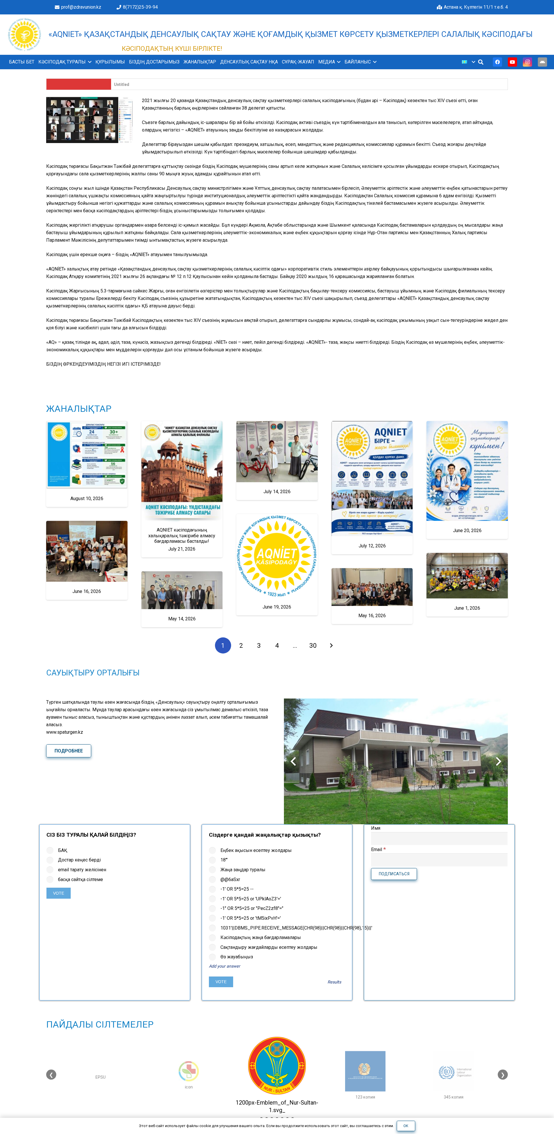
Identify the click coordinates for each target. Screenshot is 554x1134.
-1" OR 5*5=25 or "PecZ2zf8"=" (251, 908)
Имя (375, 828)
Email (378, 849)
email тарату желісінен (82, 869)
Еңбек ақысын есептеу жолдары (256, 850)
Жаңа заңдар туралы (242, 869)
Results (334, 982)
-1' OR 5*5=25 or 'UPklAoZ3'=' (250, 899)
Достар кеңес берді (79, 860)
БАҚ (62, 850)
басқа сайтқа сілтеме (80, 879)
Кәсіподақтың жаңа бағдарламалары (260, 937)
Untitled (121, 84)
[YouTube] (512, 62)
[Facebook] (497, 62)
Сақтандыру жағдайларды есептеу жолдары (268, 947)
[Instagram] (527, 62)
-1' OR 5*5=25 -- (237, 889)
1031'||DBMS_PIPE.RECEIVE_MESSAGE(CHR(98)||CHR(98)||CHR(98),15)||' (282, 928)
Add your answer (224, 966)
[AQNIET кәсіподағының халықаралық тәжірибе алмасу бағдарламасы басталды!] (182, 489)
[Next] (331, 645)
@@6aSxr (230, 879)
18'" (224, 860)
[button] (88, 62)
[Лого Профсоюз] (24, 34)
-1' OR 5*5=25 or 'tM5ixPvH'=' (250, 918)
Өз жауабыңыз (236, 957)
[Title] (542, 62)
